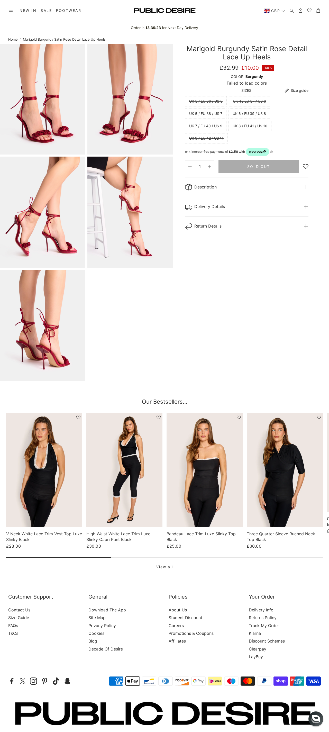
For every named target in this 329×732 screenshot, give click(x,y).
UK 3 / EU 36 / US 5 (206, 101)
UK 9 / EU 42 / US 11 (206, 138)
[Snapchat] (67, 681)
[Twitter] (23, 681)
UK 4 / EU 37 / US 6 (249, 101)
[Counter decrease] (190, 166)
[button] (10, 11)
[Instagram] (33, 681)
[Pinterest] (44, 681)
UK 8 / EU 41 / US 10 (250, 126)
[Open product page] (44, 470)
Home (13, 39)
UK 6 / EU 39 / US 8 (249, 113)
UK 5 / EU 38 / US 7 (205, 113)
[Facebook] (11, 681)
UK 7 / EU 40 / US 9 (205, 126)
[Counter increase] (209, 166)
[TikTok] (56, 681)
